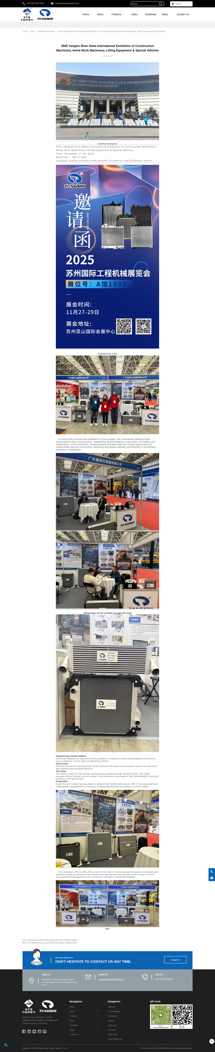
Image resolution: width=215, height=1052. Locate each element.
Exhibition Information (46, 31)
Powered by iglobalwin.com (182, 1048)
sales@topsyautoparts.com (111, 979)
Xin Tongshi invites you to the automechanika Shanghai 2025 (52, 943)
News (33, 31)
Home (25, 31)
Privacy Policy (146, 1048)
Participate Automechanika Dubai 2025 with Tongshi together (52, 940)
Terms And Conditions (161, 1048)
